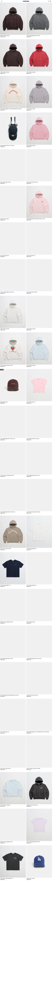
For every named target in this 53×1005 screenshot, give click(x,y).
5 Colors (33, 403)
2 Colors (7, 36)
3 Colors (33, 183)
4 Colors (7, 73)
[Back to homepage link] (26, 1)
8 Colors (33, 73)
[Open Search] (49, 1)
